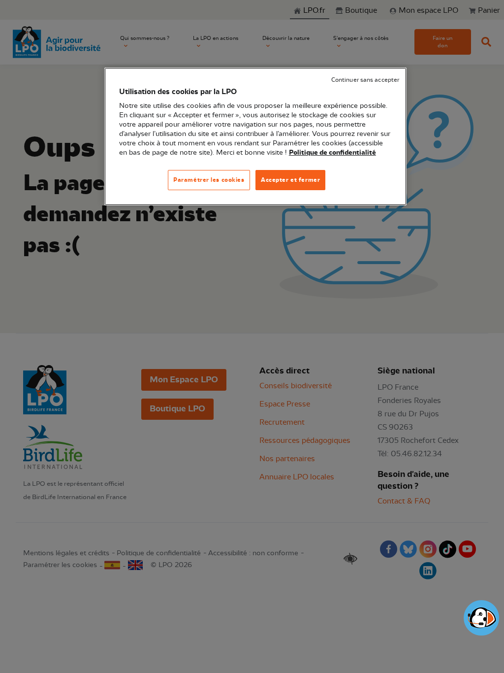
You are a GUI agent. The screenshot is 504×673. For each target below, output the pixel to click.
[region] (255, 136)
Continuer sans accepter (365, 80)
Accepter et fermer (290, 179)
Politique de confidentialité (332, 153)
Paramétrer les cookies (209, 179)
